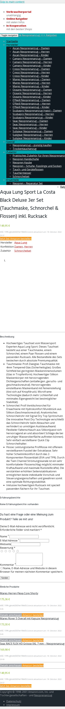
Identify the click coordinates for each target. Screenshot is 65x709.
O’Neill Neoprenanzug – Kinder (31, 107)
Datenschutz (13, 701)
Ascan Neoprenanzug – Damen (31, 48)
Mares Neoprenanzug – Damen (31, 79)
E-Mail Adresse (9, 540)
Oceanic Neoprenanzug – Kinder (32, 96)
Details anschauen (11, 615)
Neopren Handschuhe (26, 159)
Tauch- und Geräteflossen (28, 169)
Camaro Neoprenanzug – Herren (32, 62)
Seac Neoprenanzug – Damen (30, 121)
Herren (28, 246)
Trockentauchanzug (25, 148)
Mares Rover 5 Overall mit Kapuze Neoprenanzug (29, 618)
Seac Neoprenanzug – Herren (30, 124)
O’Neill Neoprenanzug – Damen (31, 100)
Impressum (13, 704)
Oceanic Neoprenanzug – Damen (32, 89)
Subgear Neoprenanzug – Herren (33, 135)
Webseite (5, 544)
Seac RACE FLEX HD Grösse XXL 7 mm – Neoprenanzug (32, 643)
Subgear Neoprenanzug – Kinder (32, 138)
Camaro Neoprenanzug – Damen (32, 58)
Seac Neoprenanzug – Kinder (30, 128)
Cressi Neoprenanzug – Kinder (31, 76)
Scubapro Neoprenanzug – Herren (33, 114)
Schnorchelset (21, 176)
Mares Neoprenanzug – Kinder (31, 86)
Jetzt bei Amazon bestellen (15, 238)
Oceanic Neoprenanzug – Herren (32, 93)
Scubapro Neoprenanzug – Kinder (33, 117)
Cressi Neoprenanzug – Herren (31, 72)
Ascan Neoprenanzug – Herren (31, 51)
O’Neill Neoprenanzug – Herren (31, 103)
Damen (18, 246)
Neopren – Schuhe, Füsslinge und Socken (37, 166)
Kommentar (8, 564)
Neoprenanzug (43, 695)
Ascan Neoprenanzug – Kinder (31, 55)
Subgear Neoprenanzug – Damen (33, 131)
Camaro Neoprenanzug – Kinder (32, 65)
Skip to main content (12, 1)
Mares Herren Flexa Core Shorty (19, 593)
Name (4, 536)
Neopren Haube (22, 162)
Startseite (12, 41)
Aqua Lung (20, 242)
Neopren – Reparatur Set (28, 183)
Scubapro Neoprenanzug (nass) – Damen (37, 110)
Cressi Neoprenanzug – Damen (31, 69)
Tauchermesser (22, 173)
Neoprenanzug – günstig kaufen (32, 145)
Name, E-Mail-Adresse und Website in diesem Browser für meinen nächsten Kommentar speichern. (31, 569)
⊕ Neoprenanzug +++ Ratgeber (38, 35)
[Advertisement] (32, 298)
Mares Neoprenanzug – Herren (31, 83)
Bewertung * (7, 547)
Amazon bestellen (33, 615)
